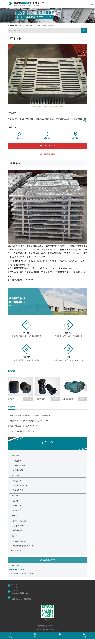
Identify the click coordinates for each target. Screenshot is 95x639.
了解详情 (28, 399)
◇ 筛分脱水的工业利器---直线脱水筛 (21, 431)
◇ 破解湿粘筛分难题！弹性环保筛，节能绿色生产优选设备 (29, 415)
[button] (47, 101)
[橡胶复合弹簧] (47, 386)
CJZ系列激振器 (67, 399)
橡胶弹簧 (11, 399)
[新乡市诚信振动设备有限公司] (26, 4)
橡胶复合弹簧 (40, 399)
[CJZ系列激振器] (74, 386)
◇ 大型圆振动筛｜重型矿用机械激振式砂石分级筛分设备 (28, 421)
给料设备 (29, 25)
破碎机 (45, 25)
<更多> (84, 121)
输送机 (51, 25)
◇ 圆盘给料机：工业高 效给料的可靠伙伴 (23, 426)
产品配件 (37, 25)
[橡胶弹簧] (20, 386)
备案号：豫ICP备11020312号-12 (47, 629)
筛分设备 (21, 25)
